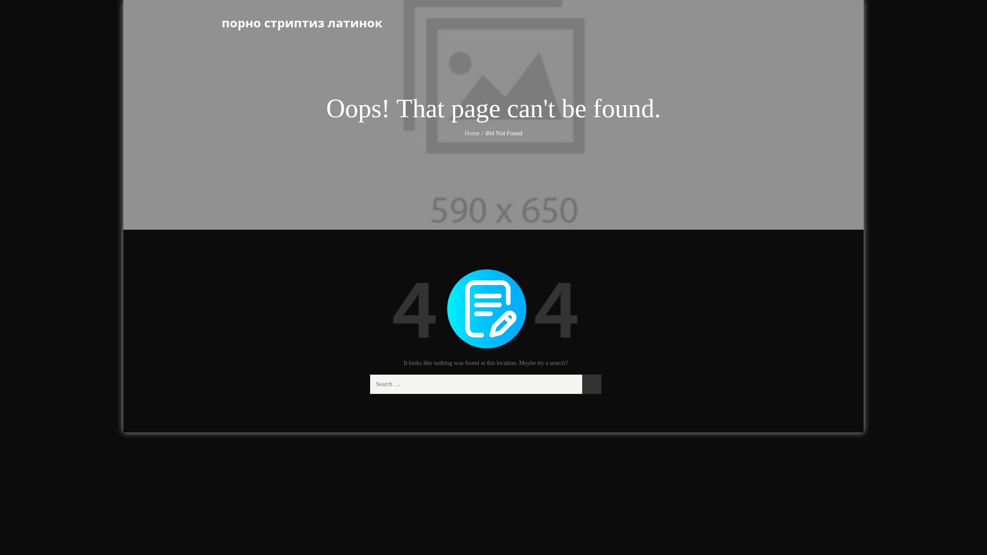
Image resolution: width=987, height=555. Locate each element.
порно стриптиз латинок (302, 22)
